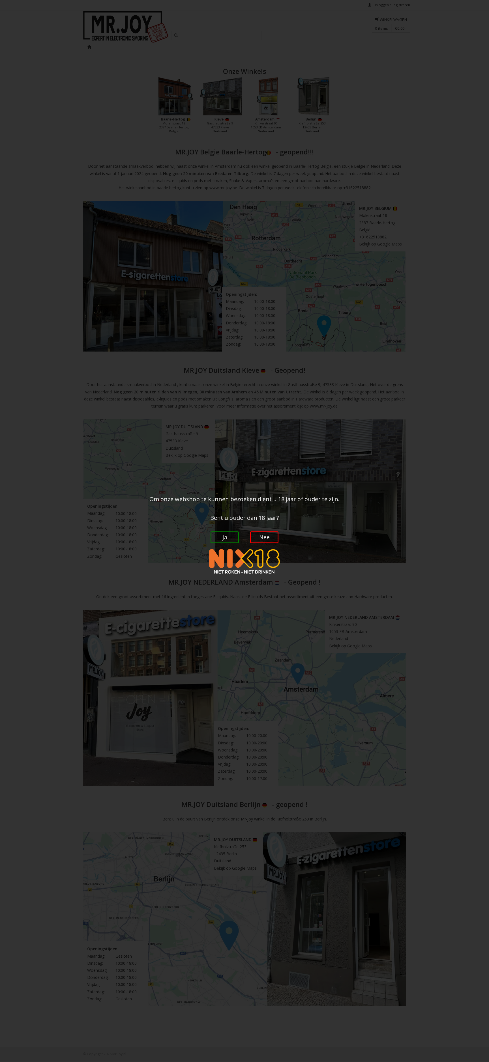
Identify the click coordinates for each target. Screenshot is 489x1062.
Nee (264, 537)
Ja (224, 537)
